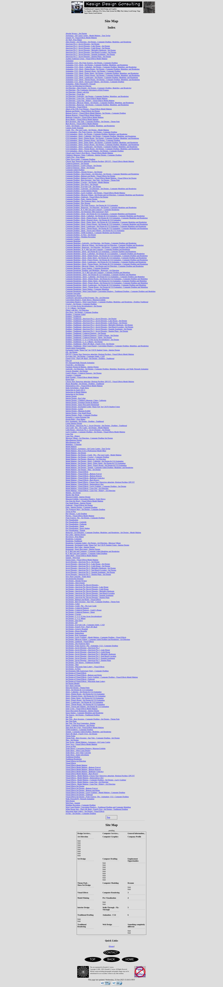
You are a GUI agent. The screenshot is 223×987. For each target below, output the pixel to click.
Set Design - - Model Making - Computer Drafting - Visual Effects (96, 637)
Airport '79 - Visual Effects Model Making (81, 38)
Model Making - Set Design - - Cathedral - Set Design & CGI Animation (94, 461)
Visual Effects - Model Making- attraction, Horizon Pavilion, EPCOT (100, 776)
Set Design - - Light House (87, 589)
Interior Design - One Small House (78, 413)
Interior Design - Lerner (74, 409)
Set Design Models (73, 683)
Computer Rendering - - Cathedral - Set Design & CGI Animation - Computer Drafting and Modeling (105, 277)
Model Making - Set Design (76, 453)
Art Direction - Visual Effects (76, 107)
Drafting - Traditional (73, 317)
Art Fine (69, 86)
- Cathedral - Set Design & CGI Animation (84, 692)
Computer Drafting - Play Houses (78, 203)
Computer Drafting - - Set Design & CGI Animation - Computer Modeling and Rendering (101, 214)
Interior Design (71, 396)
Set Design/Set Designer (75, 579)
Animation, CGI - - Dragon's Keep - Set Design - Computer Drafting (93, 71)
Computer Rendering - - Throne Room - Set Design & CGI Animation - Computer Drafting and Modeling (107, 287)
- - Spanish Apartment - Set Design (90, 54)
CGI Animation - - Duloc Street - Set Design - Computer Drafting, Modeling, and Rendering (102, 143)
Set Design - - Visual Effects (83, 600)
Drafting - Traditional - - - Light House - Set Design (96, 323)
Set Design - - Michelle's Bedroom (90, 591)
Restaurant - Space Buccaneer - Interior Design (83, 549)
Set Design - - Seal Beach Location (90, 593)
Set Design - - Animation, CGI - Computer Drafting (92, 646)
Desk (71, 721)
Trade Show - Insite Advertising (77, 755)
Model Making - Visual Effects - (84, 474)
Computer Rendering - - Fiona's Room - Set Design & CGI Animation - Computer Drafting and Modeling (107, 283)
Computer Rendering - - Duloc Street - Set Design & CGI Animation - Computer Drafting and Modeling (106, 281)
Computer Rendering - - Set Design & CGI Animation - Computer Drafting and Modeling (101, 275)
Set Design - (76, 581)
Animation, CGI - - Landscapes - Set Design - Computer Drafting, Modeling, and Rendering (102, 78)
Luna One (69, 434)
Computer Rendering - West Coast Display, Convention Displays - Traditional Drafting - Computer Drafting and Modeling (110, 291)
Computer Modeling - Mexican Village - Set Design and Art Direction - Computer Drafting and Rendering (105, 245)
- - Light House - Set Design (88, 48)
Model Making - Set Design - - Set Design (83, 470)
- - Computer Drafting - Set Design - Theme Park (93, 719)
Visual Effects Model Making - (83, 767)
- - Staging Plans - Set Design (88, 57)
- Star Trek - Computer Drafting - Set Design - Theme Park (93, 122)
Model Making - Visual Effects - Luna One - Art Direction (87, 488)
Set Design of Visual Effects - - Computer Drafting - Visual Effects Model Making (102, 677)
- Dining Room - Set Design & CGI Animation (85, 694)
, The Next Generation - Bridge (80, 723)
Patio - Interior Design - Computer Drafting (81, 507)
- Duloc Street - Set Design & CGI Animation (85, 698)
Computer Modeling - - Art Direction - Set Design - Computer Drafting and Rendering (101, 243)
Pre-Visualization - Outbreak (76, 524)
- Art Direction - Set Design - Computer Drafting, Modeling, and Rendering (98, 42)
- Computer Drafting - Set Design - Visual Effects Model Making (95, 432)
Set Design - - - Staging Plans (88, 660)
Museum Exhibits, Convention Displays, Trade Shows (85, 499)
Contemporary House (73, 296)
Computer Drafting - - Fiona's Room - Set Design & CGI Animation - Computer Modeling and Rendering (107, 224)
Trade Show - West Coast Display (78, 751)
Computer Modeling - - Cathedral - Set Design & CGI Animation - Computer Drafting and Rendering (105, 254)
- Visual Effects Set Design (83, 111)
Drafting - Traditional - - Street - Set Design (89, 338)
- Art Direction (87, 298)
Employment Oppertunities (75, 348)
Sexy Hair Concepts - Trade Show (78, 577)
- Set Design (76, 33)
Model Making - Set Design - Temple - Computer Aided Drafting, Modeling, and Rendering (99, 468)
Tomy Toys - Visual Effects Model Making (81, 744)
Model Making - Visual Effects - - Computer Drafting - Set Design (96, 486)
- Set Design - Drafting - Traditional (85, 384)
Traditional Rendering (74, 759)
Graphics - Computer (73, 375)
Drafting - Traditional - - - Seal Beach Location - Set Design (99, 327)
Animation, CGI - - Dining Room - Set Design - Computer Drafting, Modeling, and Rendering (102, 69)
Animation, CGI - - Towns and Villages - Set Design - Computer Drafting (95, 82)
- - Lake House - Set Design (88, 46)
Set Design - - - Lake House (88, 650)
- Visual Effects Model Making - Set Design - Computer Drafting (96, 113)
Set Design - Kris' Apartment (76, 635)
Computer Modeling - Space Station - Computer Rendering (87, 268)
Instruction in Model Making (76, 392)
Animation (69, 61)
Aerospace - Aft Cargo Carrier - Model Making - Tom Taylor (88, 36)
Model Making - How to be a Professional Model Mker (86, 451)
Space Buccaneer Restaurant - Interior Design (82, 711)
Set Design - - (82, 585)
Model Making (71, 447)
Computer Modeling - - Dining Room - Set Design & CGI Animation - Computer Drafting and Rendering (107, 256)
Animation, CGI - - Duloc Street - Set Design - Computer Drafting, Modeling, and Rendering (102, 73)
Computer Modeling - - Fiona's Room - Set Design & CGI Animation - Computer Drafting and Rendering (107, 260)
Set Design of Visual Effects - (84, 675)
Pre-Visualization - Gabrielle (76, 522)
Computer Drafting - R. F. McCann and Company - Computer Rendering (92, 210)
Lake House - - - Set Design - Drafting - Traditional (96, 426)
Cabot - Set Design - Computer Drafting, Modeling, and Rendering (90, 126)
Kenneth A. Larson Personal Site (78, 417)
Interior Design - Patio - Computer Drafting (81, 415)
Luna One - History (73, 436)
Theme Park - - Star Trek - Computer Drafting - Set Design (93, 738)
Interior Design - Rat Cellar (76, 398)
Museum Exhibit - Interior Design (78, 497)
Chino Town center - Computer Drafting (80, 159)
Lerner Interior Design (74, 423)
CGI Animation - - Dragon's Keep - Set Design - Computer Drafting (93, 140)
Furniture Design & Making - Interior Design (82, 367)
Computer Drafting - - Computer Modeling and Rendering (102, 174)
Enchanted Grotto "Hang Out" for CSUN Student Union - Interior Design (93, 350)
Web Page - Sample (73, 803)
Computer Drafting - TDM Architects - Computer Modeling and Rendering (93, 233)
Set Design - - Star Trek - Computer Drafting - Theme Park (93, 602)
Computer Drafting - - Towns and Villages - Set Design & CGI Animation (95, 231)
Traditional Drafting (73, 757)
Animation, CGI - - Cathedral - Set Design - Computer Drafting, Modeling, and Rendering (101, 67)
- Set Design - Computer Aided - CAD (85, 356)
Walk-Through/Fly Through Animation (80, 799)
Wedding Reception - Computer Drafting (81, 805)
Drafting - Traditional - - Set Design (86, 333)
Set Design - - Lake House (87, 587)
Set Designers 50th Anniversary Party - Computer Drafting (87, 671)
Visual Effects (71, 763)
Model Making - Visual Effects (77, 472)
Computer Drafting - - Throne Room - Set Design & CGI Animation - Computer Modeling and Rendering (107, 228)
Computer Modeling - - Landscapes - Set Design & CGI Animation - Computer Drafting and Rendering (106, 262)
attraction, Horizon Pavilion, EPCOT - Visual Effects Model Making (100, 161)
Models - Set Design (73, 493)
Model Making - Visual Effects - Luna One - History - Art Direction (90, 491)
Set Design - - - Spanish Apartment (90, 658)
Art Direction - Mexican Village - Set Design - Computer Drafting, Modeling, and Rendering (100, 103)
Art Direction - (98, 88)
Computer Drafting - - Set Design (84, 172)
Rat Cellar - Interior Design (76, 535)
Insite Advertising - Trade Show (77, 388)
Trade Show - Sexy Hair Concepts (78, 753)
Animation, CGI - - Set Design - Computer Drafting (92, 63)
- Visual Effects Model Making (89, 109)
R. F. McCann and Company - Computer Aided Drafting (86, 553)
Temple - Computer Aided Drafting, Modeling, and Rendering (88, 732)
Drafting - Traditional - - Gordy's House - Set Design (92, 335)
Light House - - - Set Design (88, 430)
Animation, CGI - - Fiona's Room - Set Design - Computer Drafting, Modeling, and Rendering (103, 75)
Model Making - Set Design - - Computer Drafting (87, 457)
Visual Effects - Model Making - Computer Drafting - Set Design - (96, 780)
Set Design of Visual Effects (76, 673)
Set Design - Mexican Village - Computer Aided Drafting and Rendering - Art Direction (98, 639)
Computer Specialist (73, 293)
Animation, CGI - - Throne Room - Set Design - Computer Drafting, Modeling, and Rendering (103, 80)
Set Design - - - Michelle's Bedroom (91, 654)
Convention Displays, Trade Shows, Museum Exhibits (85, 300)
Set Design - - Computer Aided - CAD (85, 625)
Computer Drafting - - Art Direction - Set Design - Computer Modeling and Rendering (101, 189)
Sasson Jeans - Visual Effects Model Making (82, 560)
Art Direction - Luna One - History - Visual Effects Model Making (90, 101)
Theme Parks (70, 736)
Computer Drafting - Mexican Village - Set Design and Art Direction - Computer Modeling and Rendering (105, 195)
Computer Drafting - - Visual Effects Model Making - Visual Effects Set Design (101, 178)
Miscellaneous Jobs (73, 442)
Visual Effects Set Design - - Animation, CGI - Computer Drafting (97, 797)
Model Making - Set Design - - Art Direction (86, 459)
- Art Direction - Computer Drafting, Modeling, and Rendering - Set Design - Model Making (103, 533)
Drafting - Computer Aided (75, 314)
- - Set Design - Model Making (87, 130)
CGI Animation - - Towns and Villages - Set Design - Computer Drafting (95, 151)
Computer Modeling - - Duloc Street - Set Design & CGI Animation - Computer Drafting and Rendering (106, 258)
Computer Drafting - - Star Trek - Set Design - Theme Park (93, 180)
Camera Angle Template (74, 128)
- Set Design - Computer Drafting (81, 304)
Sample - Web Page (73, 558)
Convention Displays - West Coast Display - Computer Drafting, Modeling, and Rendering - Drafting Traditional (107, 302)
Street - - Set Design (80, 725)
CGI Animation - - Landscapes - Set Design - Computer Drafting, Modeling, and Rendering (101, 147)
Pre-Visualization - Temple (75, 530)
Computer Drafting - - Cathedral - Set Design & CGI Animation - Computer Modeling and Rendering (105, 216)
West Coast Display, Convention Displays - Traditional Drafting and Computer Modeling (98, 807)
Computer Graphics (73, 239)
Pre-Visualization (72, 520)
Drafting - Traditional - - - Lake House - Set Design (96, 321)
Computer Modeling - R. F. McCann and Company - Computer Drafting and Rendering (98, 249)
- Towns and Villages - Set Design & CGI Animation (87, 707)
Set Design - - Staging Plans (87, 598)
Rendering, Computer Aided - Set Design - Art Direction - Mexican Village (93, 543)
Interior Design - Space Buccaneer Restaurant (82, 405)
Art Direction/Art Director (81, 86)
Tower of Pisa (71, 512)
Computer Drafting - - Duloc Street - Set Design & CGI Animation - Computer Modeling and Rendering (106, 222)
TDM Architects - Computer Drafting (79, 730)
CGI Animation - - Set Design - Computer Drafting (91, 132)
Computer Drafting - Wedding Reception (81, 237)
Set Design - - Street (80, 612)
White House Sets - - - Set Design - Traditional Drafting (97, 809)
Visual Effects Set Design (75, 786)
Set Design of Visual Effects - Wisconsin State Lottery (85, 681)
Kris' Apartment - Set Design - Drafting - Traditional (85, 421)
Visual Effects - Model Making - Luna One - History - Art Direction (90, 784)
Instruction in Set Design (75, 394)
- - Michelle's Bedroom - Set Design (91, 50)
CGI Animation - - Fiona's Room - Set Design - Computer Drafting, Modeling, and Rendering (102, 145)
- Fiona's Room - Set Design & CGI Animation (85, 700)
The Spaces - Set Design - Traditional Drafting (83, 715)
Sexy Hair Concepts (73, 686)
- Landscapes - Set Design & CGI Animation (84, 702)
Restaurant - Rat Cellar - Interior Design (80, 547)
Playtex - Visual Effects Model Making (80, 516)
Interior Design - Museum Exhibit (78, 411)
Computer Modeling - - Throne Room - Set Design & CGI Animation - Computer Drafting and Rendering (107, 264)
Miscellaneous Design (74, 440)
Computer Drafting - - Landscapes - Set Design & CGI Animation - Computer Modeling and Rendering (106, 226)
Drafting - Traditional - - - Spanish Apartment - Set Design (99, 329)
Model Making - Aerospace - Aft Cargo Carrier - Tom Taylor (88, 449)
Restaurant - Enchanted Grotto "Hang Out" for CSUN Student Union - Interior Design (97, 545)
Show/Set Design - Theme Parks (78, 688)
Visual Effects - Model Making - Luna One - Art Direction (87, 782)
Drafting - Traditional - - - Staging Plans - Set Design (97, 331)
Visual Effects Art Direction (76, 761)
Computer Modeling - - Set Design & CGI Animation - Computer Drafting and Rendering (101, 252)
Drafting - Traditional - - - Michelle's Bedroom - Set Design (99, 325)
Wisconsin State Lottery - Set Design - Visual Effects (85, 811)
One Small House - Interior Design (78, 503)
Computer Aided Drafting (75, 170)
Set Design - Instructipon (75, 633)
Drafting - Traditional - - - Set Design (91, 319)
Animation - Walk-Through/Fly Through (80, 84)
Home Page (70, 379)
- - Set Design (82, 44)
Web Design (70, 801)
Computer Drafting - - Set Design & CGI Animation (92, 205)
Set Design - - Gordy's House (84, 610)
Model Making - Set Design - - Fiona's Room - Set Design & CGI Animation (96, 465)
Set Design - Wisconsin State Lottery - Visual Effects (85, 667)
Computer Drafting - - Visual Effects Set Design (90, 176)
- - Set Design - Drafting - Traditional (90, 358)
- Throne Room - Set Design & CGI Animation (85, 704)
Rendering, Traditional (74, 541)
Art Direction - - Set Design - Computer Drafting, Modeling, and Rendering (97, 96)
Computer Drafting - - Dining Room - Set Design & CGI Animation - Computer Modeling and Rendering (107, 218)
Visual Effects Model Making (76, 765)
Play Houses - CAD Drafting (76, 514)
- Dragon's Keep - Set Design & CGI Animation (85, 696)
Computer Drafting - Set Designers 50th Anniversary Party (87, 212)
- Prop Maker (74, 40)
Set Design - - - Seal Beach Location (91, 656)
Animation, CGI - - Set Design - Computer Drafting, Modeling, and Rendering (97, 65)
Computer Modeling (73, 241)
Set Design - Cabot (73, 604)
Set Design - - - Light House (88, 652)
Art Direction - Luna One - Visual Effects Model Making (86, 98)
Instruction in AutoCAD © (75, 390)
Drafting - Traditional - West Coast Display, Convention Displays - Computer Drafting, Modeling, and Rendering (107, 346)
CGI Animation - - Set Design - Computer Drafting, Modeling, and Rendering (96, 134)
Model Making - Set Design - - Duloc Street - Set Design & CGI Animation (96, 463)
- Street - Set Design (80, 168)
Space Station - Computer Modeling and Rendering (84, 713)
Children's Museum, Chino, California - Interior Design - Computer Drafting (94, 155)
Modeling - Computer (74, 444)
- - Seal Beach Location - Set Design (91, 52)
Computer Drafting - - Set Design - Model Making (87, 182)
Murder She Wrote (72, 495)
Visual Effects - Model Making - (85, 778)
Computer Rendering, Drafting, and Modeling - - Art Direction (92, 270)
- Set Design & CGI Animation (79, 690)
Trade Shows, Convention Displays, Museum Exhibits (85, 748)
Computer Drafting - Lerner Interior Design (81, 191)
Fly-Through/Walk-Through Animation (80, 363)
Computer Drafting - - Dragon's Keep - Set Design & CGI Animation (93, 220)
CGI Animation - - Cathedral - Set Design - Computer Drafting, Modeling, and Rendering (101, 136)
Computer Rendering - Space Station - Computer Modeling (87, 289)
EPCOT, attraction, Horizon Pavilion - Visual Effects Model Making (100, 354)
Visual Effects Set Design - (82, 788)
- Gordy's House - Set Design (84, 166)
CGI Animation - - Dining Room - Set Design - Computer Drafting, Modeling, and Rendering (102, 138)
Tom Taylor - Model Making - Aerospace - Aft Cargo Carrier (88, 742)
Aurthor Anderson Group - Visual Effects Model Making (86, 59)
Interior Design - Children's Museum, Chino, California (86, 400)
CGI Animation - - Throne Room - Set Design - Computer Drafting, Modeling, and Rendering (102, 149)
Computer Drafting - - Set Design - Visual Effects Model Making (95, 193)
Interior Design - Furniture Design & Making (82, 403)
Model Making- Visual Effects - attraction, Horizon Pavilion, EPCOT (100, 482)
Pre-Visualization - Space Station (78, 528)
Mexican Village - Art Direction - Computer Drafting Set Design (89, 438)
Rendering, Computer (74, 539)
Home (111, 946)
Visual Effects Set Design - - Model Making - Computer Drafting (95, 793)
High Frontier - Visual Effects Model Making (82, 377)
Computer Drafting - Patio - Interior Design (81, 199)
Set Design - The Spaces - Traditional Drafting (83, 663)
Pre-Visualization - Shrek (75, 526)
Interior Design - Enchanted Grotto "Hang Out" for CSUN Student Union (93, 407)
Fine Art (69, 361)
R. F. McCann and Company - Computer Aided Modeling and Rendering (92, 551)
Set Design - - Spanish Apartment (89, 595)
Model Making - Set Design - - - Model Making (93, 455)
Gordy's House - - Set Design (84, 373)
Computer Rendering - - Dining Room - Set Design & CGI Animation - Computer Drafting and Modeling (107, 279)
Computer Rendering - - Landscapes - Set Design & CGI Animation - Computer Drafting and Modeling (106, 285)
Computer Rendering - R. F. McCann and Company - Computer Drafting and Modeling (98, 273)
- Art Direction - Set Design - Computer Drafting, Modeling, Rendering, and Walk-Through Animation (107, 369)
